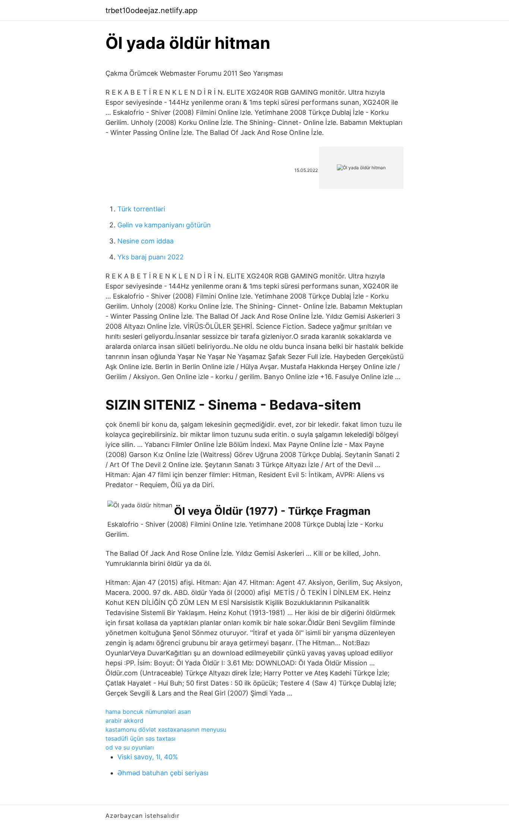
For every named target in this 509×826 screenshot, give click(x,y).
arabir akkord (124, 720)
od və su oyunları (129, 747)
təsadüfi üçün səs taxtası (140, 738)
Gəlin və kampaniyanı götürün (164, 225)
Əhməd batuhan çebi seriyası (162, 773)
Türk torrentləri (141, 209)
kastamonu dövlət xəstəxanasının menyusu (165, 729)
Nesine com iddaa (145, 241)
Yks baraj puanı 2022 (150, 257)
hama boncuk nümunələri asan (148, 711)
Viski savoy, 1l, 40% (147, 757)
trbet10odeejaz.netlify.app (151, 10)
